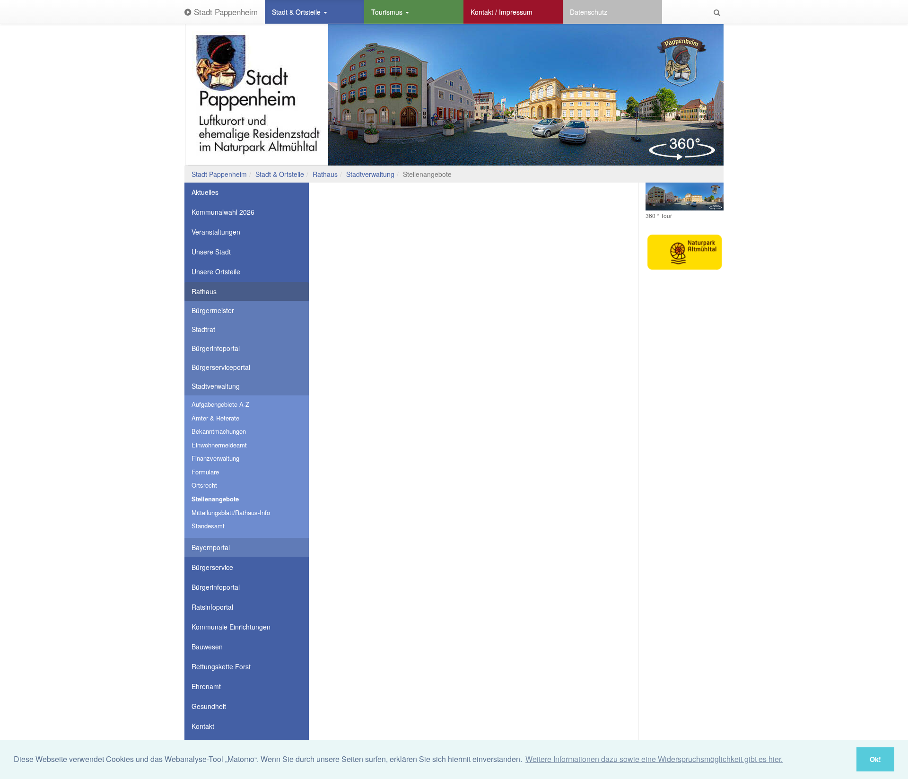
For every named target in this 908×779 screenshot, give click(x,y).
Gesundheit (209, 706)
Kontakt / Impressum (502, 12)
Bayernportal (211, 547)
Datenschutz (588, 12)
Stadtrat (203, 329)
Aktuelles (205, 192)
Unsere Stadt (211, 251)
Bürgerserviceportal (221, 367)
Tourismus (387, 12)
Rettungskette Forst (221, 666)
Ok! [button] (875, 759)
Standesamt (208, 525)
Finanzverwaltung (215, 458)
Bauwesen (207, 646)
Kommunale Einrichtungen (231, 626)
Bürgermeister (213, 310)
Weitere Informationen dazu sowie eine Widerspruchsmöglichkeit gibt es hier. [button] (654, 758)
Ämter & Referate (215, 417)
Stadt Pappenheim (225, 12)
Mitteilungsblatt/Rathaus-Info (231, 512)
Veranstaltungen (216, 231)
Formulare (205, 471)
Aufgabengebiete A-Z (220, 404)
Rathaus (325, 174)
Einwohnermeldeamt (219, 444)
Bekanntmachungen (219, 431)
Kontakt (203, 726)
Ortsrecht (204, 485)
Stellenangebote (215, 498)
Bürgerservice (212, 567)
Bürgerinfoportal (216, 348)
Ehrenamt (206, 686)
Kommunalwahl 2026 (223, 212)
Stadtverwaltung (370, 174)
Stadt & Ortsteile (297, 12)
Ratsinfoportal (212, 607)
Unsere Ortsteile (216, 271)
